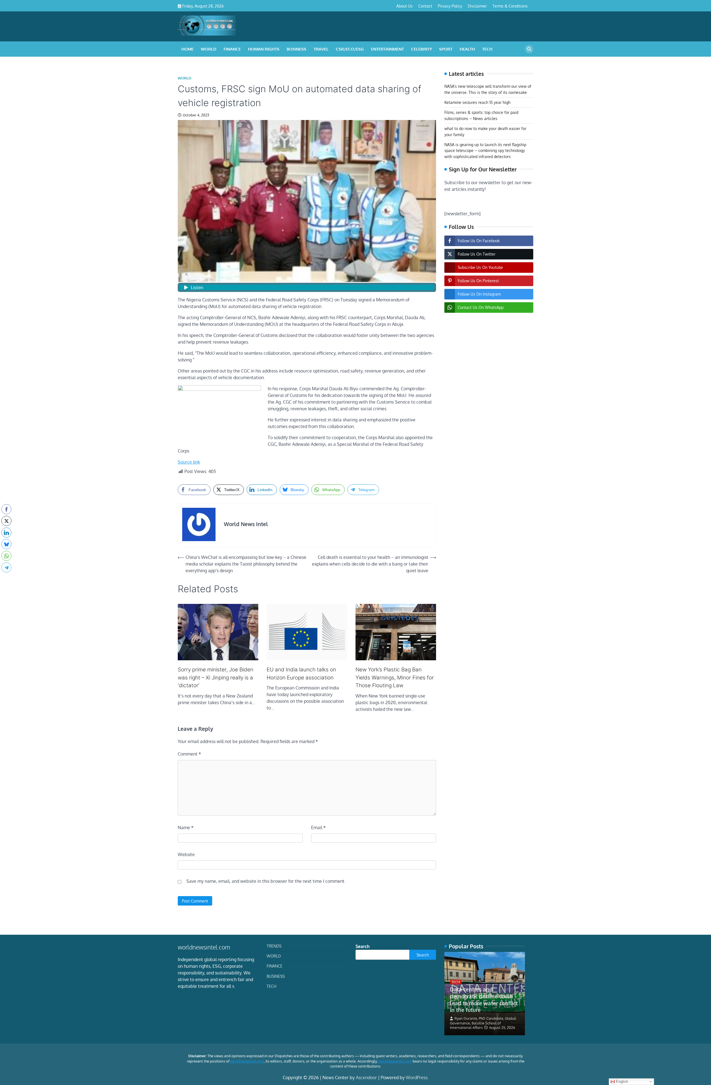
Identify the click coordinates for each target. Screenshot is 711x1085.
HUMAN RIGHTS (263, 49)
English (621, 1081)
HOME (187, 49)
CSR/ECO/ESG (350, 49)
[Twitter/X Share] (6, 521)
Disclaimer (477, 5)
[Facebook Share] (6, 509)
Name (186, 827)
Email (318, 827)
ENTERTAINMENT (387, 49)
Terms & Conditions (510, 5)
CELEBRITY (421, 49)
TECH (487, 49)
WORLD (208, 49)
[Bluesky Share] (6, 544)
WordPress (416, 1077)
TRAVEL (321, 49)
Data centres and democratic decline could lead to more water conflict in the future (484, 999)
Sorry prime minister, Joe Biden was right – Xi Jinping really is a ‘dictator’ (215, 677)
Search (363, 946)
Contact (425, 5)
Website (186, 854)
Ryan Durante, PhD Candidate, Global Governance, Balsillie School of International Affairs (483, 1023)
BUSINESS (296, 49)
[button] (6, 578)
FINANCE (232, 49)
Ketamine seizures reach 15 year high (477, 102)
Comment (189, 754)
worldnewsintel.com (247, 1061)
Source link (189, 462)
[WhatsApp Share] (6, 556)
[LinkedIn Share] (6, 533)
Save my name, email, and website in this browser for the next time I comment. (266, 881)
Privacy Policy (450, 5)
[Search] (529, 49)
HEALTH (467, 49)
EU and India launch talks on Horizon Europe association (301, 673)
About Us (404, 5)
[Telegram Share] (6, 567)
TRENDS (274, 945)
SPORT (445, 49)
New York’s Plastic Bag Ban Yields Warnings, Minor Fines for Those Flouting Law (395, 677)
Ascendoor (366, 1077)
